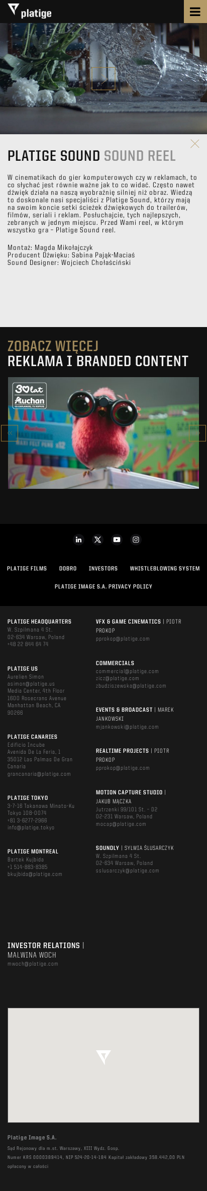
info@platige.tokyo (31, 828)
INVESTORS (103, 569)
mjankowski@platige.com (127, 727)
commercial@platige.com (127, 672)
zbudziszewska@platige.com (131, 686)
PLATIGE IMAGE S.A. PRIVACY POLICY (104, 587)
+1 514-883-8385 (28, 867)
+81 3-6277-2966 (27, 821)
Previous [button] (9, 433)
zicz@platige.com (118, 679)
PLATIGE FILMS (27, 569)
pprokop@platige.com (123, 639)
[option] (103, 433)
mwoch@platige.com (33, 964)
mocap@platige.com (121, 824)
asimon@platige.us (31, 684)
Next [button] (197, 433)
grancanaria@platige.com (39, 774)
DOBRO (68, 569)
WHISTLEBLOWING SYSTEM (165, 569)
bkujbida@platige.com (35, 874)
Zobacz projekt (103, 454)
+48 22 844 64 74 (28, 645)
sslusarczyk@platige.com (128, 871)
